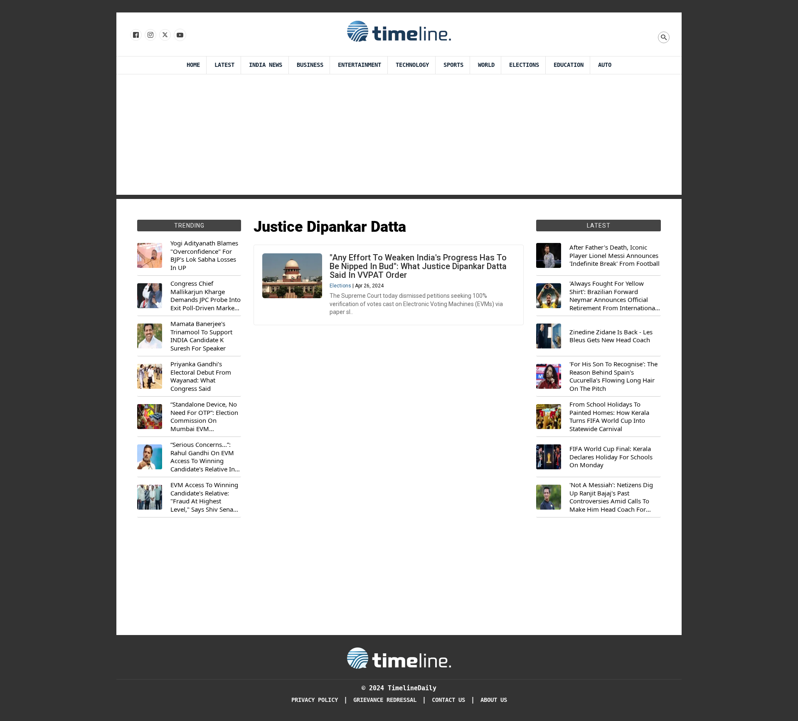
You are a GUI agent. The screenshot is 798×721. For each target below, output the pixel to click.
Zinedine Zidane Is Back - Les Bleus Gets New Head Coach (611, 336)
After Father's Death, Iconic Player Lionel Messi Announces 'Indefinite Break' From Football (614, 255)
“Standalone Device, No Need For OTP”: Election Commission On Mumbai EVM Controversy (204, 416)
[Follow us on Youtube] (179, 35)
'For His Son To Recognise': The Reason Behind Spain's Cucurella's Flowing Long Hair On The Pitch (613, 376)
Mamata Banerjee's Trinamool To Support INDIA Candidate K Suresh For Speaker (201, 336)
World (486, 65)
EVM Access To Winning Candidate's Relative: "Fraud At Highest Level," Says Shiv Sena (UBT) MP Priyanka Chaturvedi (204, 497)
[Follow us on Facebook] (135, 35)
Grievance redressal (384, 700)
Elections (524, 65)
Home (193, 65)
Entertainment (359, 65)
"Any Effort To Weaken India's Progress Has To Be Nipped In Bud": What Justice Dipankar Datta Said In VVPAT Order (418, 266)
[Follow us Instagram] (149, 35)
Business (310, 65)
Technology (412, 65)
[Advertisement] (399, 136)
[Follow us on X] (164, 35)
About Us (493, 700)
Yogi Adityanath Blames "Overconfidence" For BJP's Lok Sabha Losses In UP (204, 255)
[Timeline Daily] (399, 30)
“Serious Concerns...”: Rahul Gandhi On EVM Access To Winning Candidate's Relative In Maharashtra (202, 457)
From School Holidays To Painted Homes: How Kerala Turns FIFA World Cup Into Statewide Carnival (609, 416)
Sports (453, 65)
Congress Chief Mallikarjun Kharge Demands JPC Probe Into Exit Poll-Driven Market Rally (205, 296)
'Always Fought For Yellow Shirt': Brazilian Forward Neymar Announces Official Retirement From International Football (613, 296)
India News (265, 65)
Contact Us (448, 700)
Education (569, 65)
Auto (604, 65)
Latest (224, 65)
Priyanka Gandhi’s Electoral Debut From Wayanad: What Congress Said (200, 376)
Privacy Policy (314, 700)
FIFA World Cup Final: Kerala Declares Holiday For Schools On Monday (611, 457)
